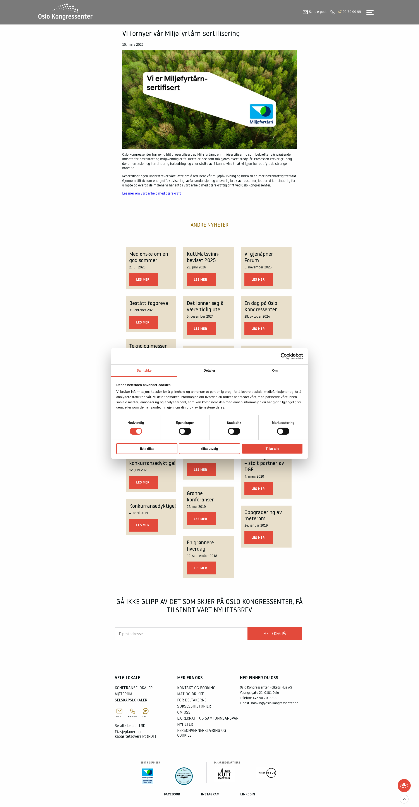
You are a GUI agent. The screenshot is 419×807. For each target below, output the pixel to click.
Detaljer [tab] (210, 370)
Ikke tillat (147, 448)
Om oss (184, 712)
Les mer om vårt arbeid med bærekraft (151, 193)
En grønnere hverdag (200, 545)
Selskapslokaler (131, 700)
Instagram (210, 794)
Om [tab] (275, 370)
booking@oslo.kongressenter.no (274, 703)
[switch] (185, 431)
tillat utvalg (209, 448)
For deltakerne (191, 700)
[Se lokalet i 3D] (404, 785)
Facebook (172, 794)
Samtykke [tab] (144, 370)
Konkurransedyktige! (152, 505)
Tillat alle (272, 448)
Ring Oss (132, 716)
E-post (119, 716)
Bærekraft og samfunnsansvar (208, 718)
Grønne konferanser (200, 496)
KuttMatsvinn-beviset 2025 (203, 256)
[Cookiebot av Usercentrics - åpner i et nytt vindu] (284, 356)
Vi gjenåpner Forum (258, 256)
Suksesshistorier (194, 706)
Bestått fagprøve (148, 302)
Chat (145, 716)
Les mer (142, 279)
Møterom (123, 693)
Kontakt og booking (196, 687)
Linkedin (247, 794)
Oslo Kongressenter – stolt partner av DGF (265, 463)
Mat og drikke (190, 693)
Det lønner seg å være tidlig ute (205, 306)
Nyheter (185, 724)
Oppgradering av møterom (263, 515)
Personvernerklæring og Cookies (201, 733)
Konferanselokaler (134, 687)
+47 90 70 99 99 (265, 698)
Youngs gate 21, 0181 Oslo (259, 692)
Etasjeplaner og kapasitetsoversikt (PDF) (135, 734)
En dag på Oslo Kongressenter (260, 306)
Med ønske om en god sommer (148, 256)
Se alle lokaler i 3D (130, 725)
